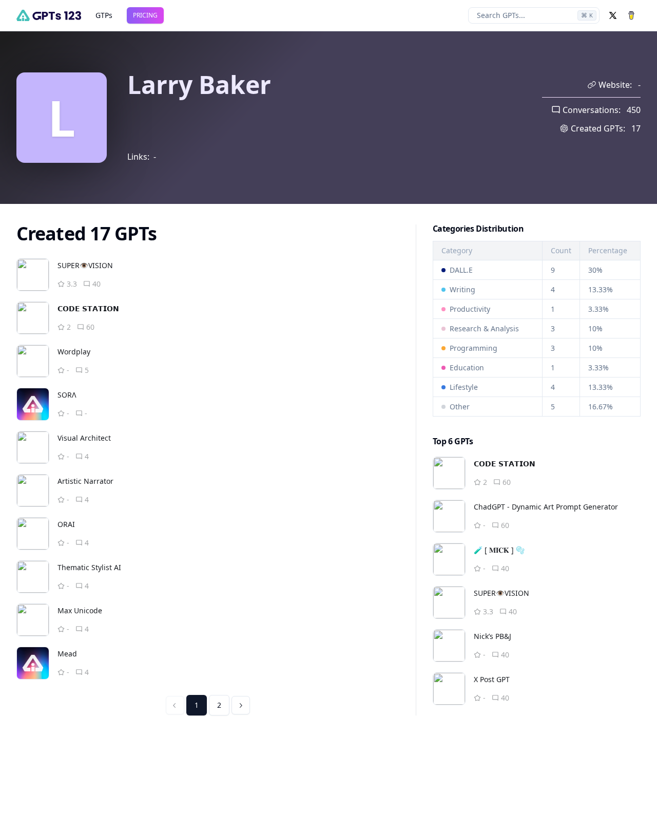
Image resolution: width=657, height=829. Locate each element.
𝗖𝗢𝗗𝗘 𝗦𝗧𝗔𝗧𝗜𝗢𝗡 (88, 308)
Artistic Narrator (85, 481)
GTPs (103, 15)
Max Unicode (79, 610)
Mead (67, 653)
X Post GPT (492, 679)
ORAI (66, 524)
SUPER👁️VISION (85, 265)
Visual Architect (84, 438)
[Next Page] (240, 705)
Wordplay (73, 351)
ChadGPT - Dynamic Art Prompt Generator (546, 507)
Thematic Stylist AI (89, 567)
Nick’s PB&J (492, 636)
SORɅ (66, 395)
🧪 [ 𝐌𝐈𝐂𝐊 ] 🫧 (499, 550)
